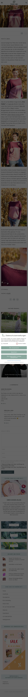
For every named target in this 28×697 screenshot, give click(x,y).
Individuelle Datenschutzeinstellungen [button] (14, 360)
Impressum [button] (21, 362)
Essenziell (5, 343)
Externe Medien (22, 343)
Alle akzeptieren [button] (14, 348)
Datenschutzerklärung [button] (15, 362)
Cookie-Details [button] (7, 362)
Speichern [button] (14, 352)
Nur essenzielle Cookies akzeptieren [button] (14, 356)
